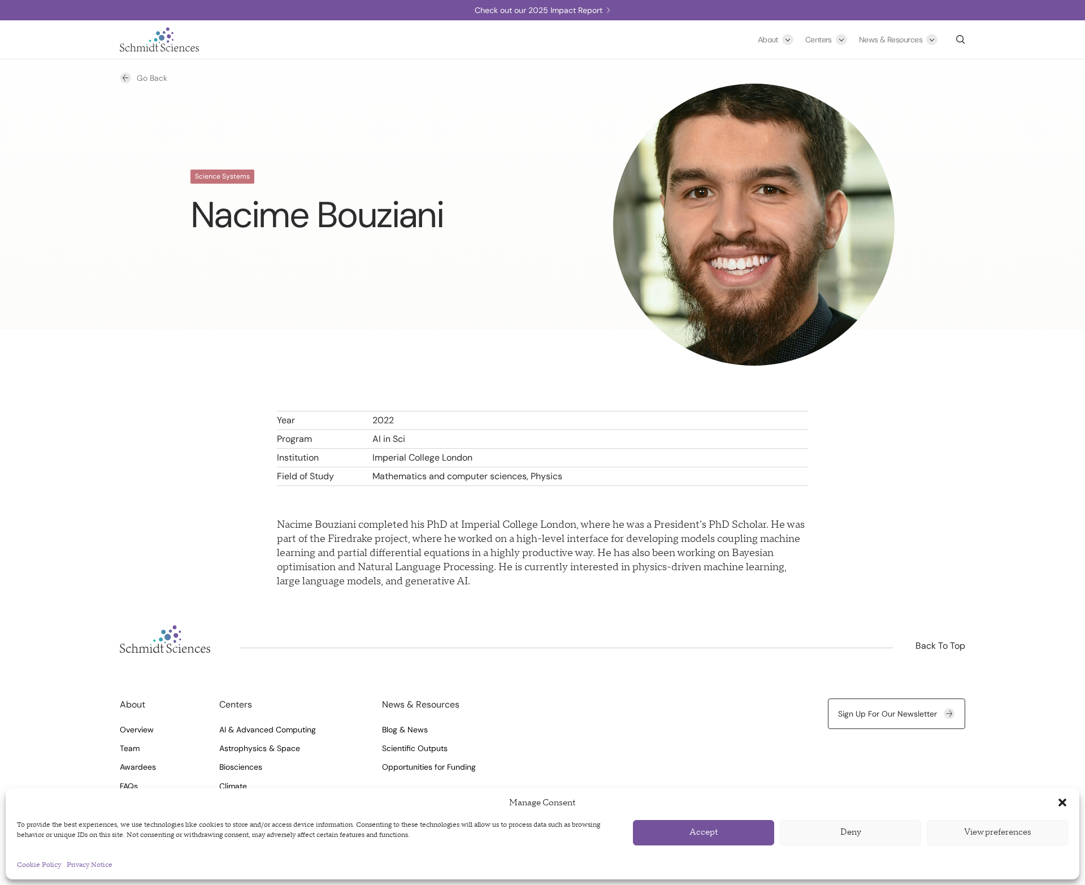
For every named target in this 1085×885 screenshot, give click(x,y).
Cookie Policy (39, 865)
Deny (850, 832)
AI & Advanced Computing (267, 730)
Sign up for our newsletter (887, 714)
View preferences (997, 832)
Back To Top (940, 646)
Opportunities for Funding (429, 767)
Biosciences (240, 767)
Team (130, 748)
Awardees (138, 767)
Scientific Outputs (415, 748)
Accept (703, 832)
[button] (1062, 802)
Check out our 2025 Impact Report (538, 10)
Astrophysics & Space (259, 748)
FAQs (129, 786)
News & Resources (890, 39)
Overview (137, 730)
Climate (233, 786)
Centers (818, 39)
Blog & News (405, 730)
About (768, 39)
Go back (152, 78)
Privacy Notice (89, 865)
